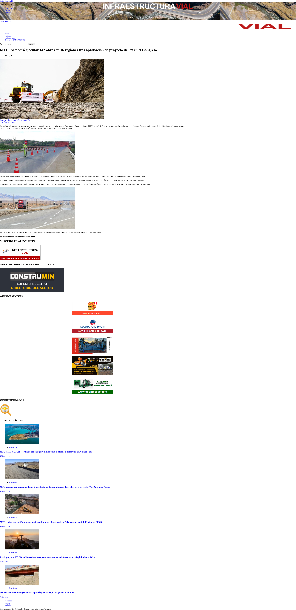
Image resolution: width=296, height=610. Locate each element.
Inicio (7, 34)
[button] (5, 21)
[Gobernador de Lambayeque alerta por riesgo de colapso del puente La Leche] (22, 584)
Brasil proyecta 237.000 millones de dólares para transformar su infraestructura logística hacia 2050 (47, 557)
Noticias (8, 36)
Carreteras (13, 447)
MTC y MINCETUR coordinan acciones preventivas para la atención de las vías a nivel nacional (46, 452)
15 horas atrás (5, 456)
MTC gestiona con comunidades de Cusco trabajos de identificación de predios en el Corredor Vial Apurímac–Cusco (55, 487)
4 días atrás (4, 562)
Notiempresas (10, 38)
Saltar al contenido (7, 1)
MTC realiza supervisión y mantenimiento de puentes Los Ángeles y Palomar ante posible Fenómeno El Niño (51, 522)
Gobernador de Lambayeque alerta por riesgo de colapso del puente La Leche (37, 592)
